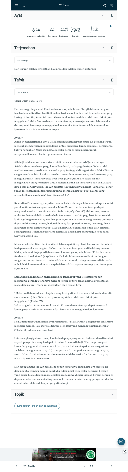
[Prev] (16, 466)
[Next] (111, 466)
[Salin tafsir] (112, 80)
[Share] (104, 5)
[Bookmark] (23, 5)
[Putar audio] (111, 26)
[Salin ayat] (112, 15)
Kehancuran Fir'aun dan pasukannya (37, 405)
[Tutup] (125, 451)
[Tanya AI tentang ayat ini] (121, 441)
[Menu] (16, 5)
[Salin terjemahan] (112, 47)
